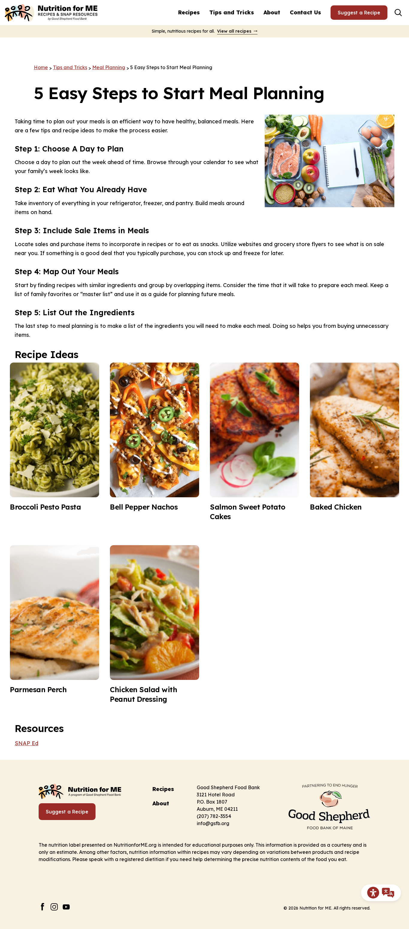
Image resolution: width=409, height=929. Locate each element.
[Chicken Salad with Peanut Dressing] (154, 624)
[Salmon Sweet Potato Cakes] (254, 442)
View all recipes (234, 31)
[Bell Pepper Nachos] (154, 442)
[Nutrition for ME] (52, 13)
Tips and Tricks (231, 12)
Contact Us (305, 12)
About (271, 12)
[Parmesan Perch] (54, 624)
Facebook (42, 906)
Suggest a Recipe (359, 13)
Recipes (189, 12)
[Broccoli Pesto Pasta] (54, 442)
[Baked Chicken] (354, 442)
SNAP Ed (26, 743)
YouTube (66, 906)
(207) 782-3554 (214, 816)
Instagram (54, 906)
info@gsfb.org (213, 823)
